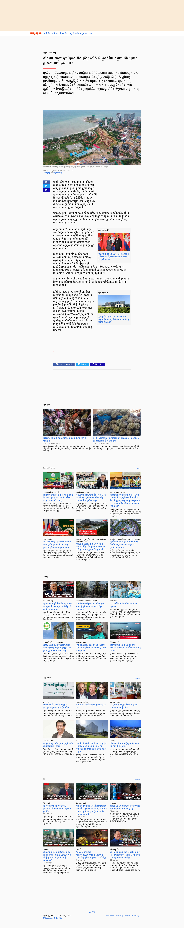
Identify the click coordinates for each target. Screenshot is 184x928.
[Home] (36, 34)
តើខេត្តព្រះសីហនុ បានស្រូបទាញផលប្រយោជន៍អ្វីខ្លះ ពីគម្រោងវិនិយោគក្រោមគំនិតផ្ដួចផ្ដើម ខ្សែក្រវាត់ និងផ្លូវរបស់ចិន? (91, 546)
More (138, 469)
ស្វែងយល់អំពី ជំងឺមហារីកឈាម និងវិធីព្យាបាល (123, 605)
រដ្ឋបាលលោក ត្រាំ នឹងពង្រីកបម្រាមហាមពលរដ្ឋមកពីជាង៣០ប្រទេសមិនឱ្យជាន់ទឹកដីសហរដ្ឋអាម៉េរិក (57, 606)
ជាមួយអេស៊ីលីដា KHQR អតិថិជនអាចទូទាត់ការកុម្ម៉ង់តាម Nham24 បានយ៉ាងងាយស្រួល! (91, 647)
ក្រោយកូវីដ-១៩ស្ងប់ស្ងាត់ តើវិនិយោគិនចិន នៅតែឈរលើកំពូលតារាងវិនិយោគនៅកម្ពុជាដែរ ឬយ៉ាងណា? (113, 256)
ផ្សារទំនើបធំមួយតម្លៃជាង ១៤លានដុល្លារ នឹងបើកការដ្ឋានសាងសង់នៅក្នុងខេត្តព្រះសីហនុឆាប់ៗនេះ (124, 544)
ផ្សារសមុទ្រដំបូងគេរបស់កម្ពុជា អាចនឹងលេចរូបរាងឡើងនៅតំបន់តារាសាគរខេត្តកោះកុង (125, 647)
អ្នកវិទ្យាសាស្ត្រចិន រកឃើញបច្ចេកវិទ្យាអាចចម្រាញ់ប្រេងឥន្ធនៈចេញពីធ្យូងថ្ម (125, 807)
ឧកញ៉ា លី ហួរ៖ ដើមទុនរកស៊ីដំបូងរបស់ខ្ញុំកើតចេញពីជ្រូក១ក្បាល (58, 745)
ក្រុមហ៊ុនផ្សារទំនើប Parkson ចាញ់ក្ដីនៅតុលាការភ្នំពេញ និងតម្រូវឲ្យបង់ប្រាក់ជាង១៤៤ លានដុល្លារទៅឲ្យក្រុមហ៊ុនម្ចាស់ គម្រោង (91, 747)
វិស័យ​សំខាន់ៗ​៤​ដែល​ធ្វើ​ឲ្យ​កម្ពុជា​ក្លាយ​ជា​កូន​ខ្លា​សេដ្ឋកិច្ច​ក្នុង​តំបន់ (124, 745)
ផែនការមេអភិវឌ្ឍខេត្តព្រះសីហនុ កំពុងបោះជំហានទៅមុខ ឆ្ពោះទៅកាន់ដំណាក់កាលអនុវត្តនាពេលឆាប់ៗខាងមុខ (58, 497)
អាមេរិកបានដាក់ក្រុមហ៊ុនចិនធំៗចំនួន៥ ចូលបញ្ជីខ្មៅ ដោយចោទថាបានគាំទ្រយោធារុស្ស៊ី (90, 606)
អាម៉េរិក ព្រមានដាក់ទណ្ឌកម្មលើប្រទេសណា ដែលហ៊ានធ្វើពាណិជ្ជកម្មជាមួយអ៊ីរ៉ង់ (57, 808)
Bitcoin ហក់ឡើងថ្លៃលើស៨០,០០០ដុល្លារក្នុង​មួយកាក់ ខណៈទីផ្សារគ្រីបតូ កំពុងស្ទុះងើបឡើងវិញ (91, 854)
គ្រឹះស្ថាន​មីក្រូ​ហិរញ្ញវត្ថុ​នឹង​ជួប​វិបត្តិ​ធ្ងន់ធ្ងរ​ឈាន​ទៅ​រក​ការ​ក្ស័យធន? (124, 706)
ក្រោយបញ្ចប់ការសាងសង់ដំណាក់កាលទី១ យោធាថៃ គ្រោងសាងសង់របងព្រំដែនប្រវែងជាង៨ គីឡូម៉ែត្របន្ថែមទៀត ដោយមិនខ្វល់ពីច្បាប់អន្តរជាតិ (91, 810)
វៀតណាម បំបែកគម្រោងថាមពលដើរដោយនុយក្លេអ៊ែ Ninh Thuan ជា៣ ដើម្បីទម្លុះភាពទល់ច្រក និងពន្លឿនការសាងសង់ (57, 856)
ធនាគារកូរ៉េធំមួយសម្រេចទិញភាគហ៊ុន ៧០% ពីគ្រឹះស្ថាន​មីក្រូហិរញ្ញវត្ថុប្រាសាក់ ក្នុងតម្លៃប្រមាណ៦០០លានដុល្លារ (57, 647)
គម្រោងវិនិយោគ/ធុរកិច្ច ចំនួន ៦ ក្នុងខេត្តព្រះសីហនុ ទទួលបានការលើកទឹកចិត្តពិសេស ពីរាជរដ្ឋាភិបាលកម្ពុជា (91, 497)
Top (93, 912)
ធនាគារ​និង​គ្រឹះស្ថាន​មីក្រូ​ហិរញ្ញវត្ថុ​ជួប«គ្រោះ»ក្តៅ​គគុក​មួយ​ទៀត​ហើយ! (56, 706)
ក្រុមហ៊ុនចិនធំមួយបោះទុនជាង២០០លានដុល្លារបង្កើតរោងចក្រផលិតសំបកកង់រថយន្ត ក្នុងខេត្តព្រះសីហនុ (113, 319)
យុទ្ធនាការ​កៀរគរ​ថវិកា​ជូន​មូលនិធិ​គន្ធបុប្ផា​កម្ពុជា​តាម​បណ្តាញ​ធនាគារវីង (64, 439)
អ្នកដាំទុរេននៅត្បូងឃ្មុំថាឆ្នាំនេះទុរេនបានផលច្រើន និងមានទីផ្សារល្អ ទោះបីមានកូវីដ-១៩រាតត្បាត (116, 439)
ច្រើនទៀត (137, 679)
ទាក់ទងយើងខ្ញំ (119, 916)
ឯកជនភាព (127, 916)
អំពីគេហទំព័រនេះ (110, 916)
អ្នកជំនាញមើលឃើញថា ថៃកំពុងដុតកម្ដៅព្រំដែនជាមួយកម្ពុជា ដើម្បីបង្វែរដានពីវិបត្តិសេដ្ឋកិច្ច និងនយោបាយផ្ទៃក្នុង (125, 854)
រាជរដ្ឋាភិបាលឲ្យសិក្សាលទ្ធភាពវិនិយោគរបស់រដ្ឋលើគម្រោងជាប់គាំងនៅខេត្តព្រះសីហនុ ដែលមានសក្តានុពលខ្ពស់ (57, 544)
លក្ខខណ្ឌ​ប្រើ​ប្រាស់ (136, 916)
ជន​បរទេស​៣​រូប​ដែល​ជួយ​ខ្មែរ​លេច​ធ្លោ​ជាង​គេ (91, 706)
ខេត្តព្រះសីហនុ (57, 173)
